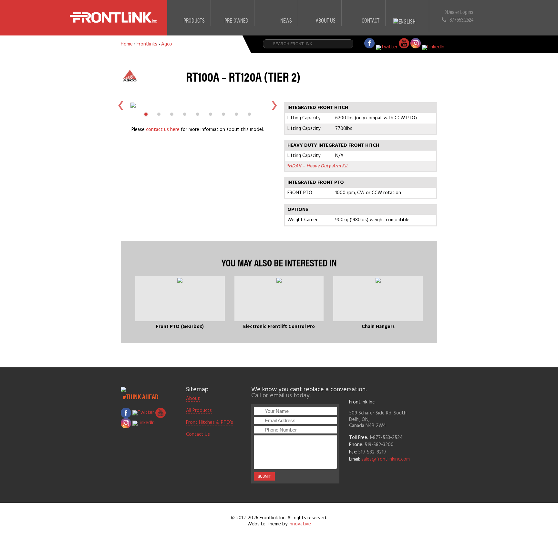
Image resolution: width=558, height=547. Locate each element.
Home (127, 44)
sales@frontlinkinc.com (385, 459)
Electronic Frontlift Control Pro (279, 327)
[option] (197, 105)
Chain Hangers (378, 327)
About (193, 399)
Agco (166, 44)
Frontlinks (147, 44)
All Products (199, 410)
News (286, 20)
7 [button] (223, 114)
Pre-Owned (236, 20)
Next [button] (274, 105)
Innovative (300, 524)
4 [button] (185, 114)
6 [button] (210, 114)
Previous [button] (120, 105)
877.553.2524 (461, 19)
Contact (370, 20)
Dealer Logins (460, 12)
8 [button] (236, 114)
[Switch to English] (407, 13)
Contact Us (198, 434)
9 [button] (249, 114)
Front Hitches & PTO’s (209, 422)
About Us (326, 20)
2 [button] (159, 114)
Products (194, 20)
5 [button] (197, 114)
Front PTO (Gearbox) (180, 327)
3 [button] (172, 114)
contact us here (163, 130)
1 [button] (146, 114)
